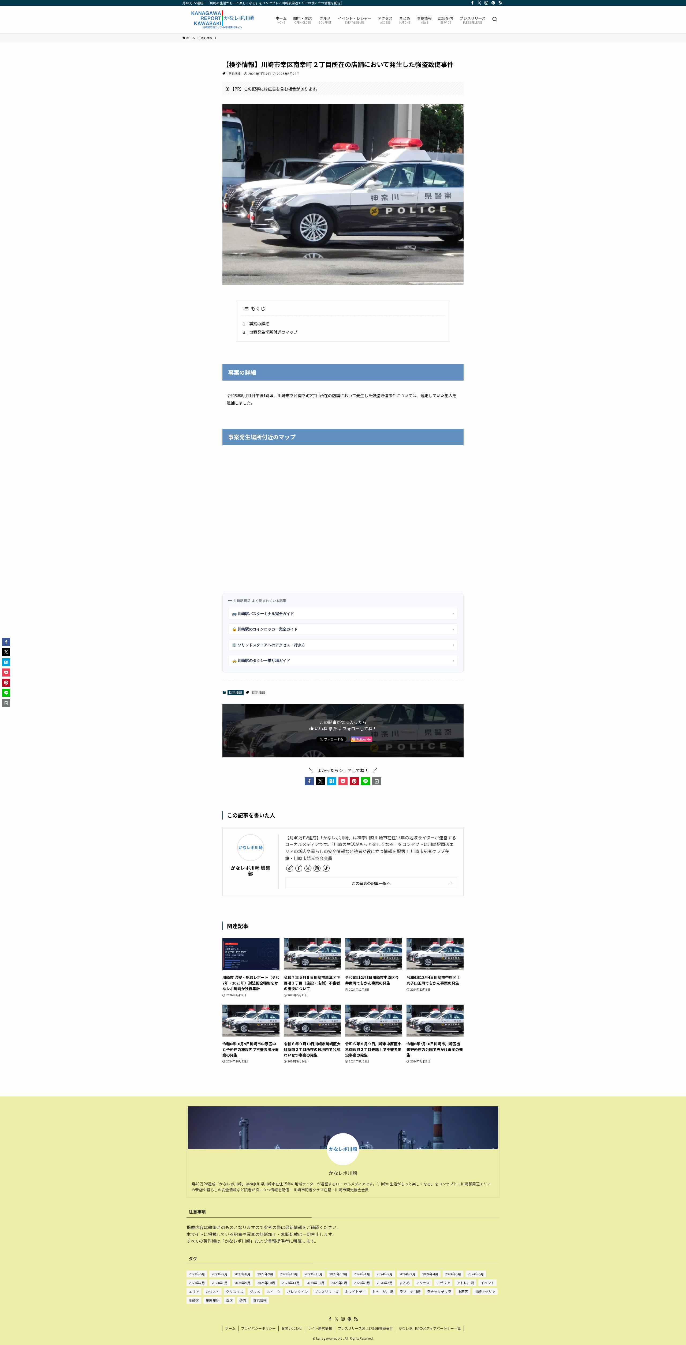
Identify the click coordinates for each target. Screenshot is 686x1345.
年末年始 (212, 1300)
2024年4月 (430, 1273)
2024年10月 (266, 1282)
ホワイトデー (355, 1291)
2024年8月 (219, 1282)
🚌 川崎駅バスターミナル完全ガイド (343, 613)
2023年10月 (289, 1273)
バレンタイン (297, 1291)
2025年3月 (362, 1282)
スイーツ (274, 1291)
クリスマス (234, 1291)
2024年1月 (362, 1273)
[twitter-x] (479, 3)
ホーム (230, 1328)
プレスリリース (326, 1291)
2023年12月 (338, 1273)
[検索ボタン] (495, 19)
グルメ (255, 1291)
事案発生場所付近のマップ (273, 332)
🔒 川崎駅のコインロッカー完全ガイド (343, 629)
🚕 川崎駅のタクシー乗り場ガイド (343, 660)
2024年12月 (315, 1282)
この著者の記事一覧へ (371, 883)
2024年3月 (407, 1273)
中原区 (463, 1291)
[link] (289, 868)
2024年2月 (384, 1273)
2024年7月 (197, 1282)
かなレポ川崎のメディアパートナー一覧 (429, 1328)
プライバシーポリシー (258, 1328)
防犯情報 (234, 73)
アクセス (423, 1282)
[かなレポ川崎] (222, 19)
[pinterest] (493, 3)
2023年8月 (242, 1273)
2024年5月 (453, 1273)
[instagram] (486, 3)
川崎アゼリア (485, 1291)
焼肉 (242, 1300)
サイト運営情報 (320, 1328)
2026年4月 (384, 1282)
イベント (487, 1282)
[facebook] (472, 3)
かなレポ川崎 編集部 (250, 870)
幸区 (229, 1300)
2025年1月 (339, 1282)
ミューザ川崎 (382, 1291)
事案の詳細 (259, 323)
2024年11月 (291, 1282)
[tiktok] (326, 868)
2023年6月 (197, 1273)
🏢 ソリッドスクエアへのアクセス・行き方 (343, 645)
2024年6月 (476, 1273)
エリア (194, 1291)
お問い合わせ (291, 1328)
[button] (309, 781)
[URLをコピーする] (376, 781)
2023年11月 (313, 1273)
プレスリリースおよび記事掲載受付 (365, 1328)
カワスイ (212, 1291)
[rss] (500, 3)
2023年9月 (265, 1273)
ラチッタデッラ (439, 1291)
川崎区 (194, 1300)
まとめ (404, 1282)
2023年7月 (219, 1273)
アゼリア (443, 1282)
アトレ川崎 (465, 1282)
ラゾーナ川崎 (410, 1291)
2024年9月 (242, 1282)
